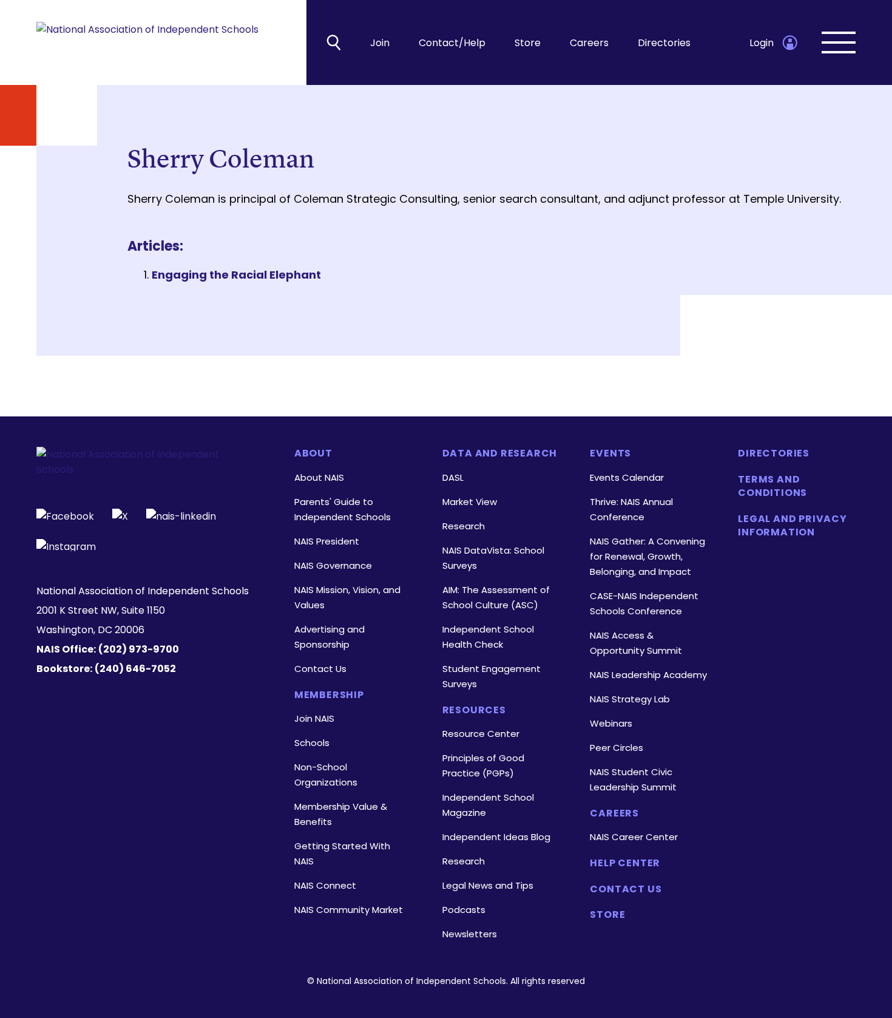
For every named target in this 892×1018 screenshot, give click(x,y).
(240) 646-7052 (135, 669)
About (313, 453)
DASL (453, 477)
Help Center (625, 863)
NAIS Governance (333, 565)
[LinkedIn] (181, 515)
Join (380, 43)
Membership (329, 695)
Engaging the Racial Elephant (236, 274)
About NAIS (319, 477)
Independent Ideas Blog (496, 836)
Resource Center (480, 733)
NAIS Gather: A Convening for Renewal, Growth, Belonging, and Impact (647, 556)
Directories (664, 43)
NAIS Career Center (634, 836)
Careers (589, 43)
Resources (474, 710)
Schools (311, 742)
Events (610, 453)
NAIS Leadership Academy (648, 674)
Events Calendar (627, 477)
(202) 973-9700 (138, 649)
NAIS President (326, 541)
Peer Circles (616, 747)
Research (463, 526)
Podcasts (463, 909)
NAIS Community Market (348, 909)
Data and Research (500, 453)
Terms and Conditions (772, 486)
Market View (469, 501)
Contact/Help (452, 43)
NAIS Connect (325, 885)
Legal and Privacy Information (792, 525)
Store (528, 43)
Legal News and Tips (487, 885)
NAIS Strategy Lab (630, 699)
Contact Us (320, 668)
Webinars (611, 723)
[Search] (333, 42)
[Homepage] (147, 43)
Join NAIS (314, 718)
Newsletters (469, 934)
